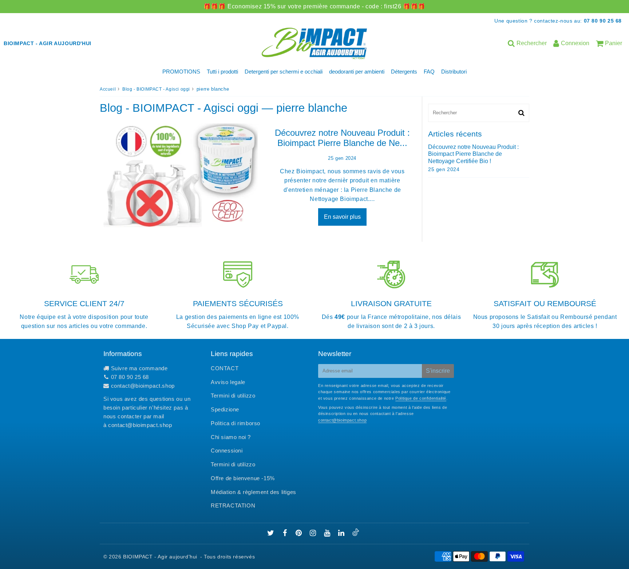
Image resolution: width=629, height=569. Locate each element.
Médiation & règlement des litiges (253, 492)
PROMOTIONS (181, 71)
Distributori (454, 71)
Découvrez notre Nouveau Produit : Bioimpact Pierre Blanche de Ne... (342, 138)
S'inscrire (438, 371)
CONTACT (224, 368)
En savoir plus (342, 217)
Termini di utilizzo (233, 395)
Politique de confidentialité (420, 398)
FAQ (429, 71)
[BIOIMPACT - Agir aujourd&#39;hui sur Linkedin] (342, 533)
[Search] (521, 113)
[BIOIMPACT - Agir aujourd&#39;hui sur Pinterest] (299, 533)
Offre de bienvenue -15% (243, 478)
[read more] (181, 175)
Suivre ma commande (139, 368)
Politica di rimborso (235, 423)
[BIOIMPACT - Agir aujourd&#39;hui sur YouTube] (328, 533)
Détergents (404, 71)
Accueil (108, 89)
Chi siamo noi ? (231, 437)
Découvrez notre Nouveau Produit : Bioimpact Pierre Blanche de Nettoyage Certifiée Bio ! (473, 154)
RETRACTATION (233, 505)
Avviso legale (228, 382)
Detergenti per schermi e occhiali (284, 71)
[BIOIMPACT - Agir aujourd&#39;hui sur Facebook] (286, 533)
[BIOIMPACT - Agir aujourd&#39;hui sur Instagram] (314, 533)
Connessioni (227, 450)
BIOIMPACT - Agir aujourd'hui (160, 557)
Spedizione (225, 409)
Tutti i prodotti (222, 71)
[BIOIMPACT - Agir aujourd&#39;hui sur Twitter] (271, 533)
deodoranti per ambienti (356, 71)
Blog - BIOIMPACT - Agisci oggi (156, 89)
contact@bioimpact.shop (143, 386)
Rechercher (532, 43)
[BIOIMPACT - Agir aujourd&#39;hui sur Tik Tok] (355, 534)
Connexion (575, 43)
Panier (613, 43)
